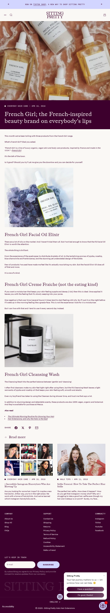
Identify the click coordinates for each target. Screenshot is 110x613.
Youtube (98, 526)
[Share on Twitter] (23, 428)
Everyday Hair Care (17, 106)
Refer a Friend (49, 550)
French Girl (16, 150)
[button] (103, 606)
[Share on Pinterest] (30, 428)
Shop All (8, 522)
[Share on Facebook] (16, 428)
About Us (9, 519)
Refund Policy (49, 538)
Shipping (47, 522)
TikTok (98, 522)
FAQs (7, 530)
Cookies (47, 542)
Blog (7, 526)
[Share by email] (36, 428)
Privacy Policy (49, 530)
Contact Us (48, 519)
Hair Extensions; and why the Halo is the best (28, 419)
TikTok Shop (39, 4)
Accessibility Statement (54, 546)
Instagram (99, 519)
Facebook (99, 530)
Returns (46, 526)
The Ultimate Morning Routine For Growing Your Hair (31, 416)
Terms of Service (50, 534)
